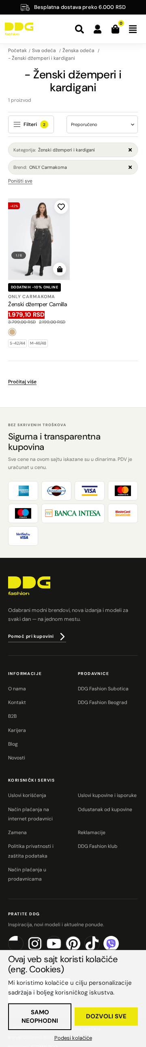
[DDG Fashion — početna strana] (19, 29)
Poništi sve (20, 181)
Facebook (23, 949)
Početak (17, 50)
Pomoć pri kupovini (31, 636)
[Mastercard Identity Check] (123, 513)
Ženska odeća (79, 50)
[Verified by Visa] (23, 536)
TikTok (99, 949)
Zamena (17, 832)
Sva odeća (44, 50)
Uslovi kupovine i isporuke (107, 795)
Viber (118, 949)
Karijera (17, 730)
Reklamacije (91, 832)
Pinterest (80, 949)
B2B (12, 716)
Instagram (42, 949)
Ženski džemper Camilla (37, 304)
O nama (17, 688)
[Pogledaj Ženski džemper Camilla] (39, 239)
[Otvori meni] (132, 29)
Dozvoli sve (106, 1016)
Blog (13, 744)
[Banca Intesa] (73, 513)
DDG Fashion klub (98, 846)
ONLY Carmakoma (40, 167)
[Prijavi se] (97, 29)
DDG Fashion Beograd (102, 702)
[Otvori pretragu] (79, 29)
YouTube (61, 949)
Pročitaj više (22, 381)
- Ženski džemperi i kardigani (41, 58)
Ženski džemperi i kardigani (54, 150)
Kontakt (17, 702)
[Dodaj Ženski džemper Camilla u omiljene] (61, 207)
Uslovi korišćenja (27, 795)
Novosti (16, 758)
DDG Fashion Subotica (103, 688)
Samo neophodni (39, 1016)
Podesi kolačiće (73, 1037)
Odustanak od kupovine (105, 809)
